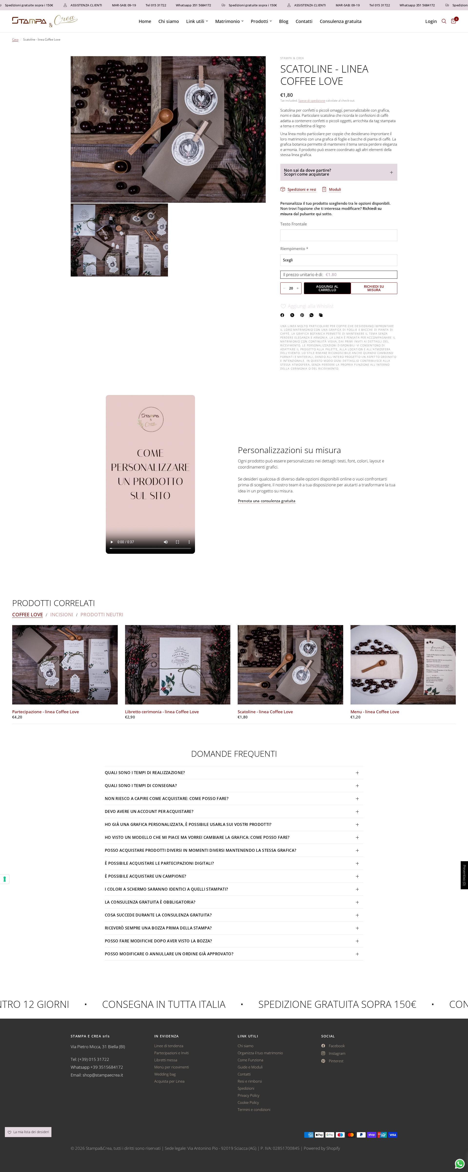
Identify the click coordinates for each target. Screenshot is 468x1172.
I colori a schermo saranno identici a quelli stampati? (166, 889)
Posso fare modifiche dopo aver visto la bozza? (158, 941)
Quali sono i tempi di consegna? (141, 785)
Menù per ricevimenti (171, 1067)
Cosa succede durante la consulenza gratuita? (158, 915)
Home (145, 21)
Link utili (195, 21)
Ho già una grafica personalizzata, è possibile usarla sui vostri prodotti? (188, 824)
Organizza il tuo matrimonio (260, 1052)
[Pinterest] (303, 315)
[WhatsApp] (312, 315)
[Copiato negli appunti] (322, 315)
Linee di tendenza (168, 1045)
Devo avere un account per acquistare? (149, 811)
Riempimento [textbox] (294, 249)
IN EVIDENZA (166, 1036)
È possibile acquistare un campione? (146, 876)
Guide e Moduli (250, 1067)
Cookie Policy (248, 1102)
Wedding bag (165, 1074)
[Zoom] (255, 66)
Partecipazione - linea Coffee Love (45, 711)
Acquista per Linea (169, 1081)
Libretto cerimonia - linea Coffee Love (162, 711)
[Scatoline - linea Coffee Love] (290, 664)
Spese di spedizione (311, 101)
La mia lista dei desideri (30, 1131)
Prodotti (259, 21)
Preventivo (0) (464, 875)
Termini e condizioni (254, 1109)
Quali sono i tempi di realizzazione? (145, 772)
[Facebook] (283, 315)
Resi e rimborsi (250, 1081)
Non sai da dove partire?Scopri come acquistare (307, 172)
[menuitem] (145, 21)
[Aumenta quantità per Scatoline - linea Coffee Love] (297, 288)
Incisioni (61, 615)
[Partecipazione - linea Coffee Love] (65, 664)
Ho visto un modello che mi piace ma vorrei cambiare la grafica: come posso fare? (197, 837)
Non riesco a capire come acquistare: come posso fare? (166, 798)
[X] (293, 315)
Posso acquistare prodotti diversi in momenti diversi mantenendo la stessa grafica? (200, 850)
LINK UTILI (248, 1036)
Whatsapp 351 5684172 (174, 5)
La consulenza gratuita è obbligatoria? (150, 902)
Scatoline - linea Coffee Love (265, 711)
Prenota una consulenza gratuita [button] (267, 501)
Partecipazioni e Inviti (171, 1052)
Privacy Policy (248, 1095)
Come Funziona (250, 1059)
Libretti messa (165, 1059)
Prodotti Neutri (101, 615)
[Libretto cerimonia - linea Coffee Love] (178, 664)
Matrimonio (227, 21)
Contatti (304, 21)
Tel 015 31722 (137, 5)
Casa (15, 39)
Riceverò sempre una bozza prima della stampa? (158, 928)
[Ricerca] (444, 21)
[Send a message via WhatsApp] (460, 1164)
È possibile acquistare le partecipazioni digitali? (159, 863)
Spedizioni (246, 1088)
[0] (452, 21)
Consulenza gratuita (340, 21)
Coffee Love (27, 615)
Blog (283, 21)
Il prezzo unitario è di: (310, 274)
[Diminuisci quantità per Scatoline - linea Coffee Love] (284, 288)
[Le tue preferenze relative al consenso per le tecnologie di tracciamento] (4, 879)
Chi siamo (168, 21)
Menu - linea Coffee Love (375, 711)
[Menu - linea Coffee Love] (403, 664)
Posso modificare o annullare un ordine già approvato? (169, 954)
